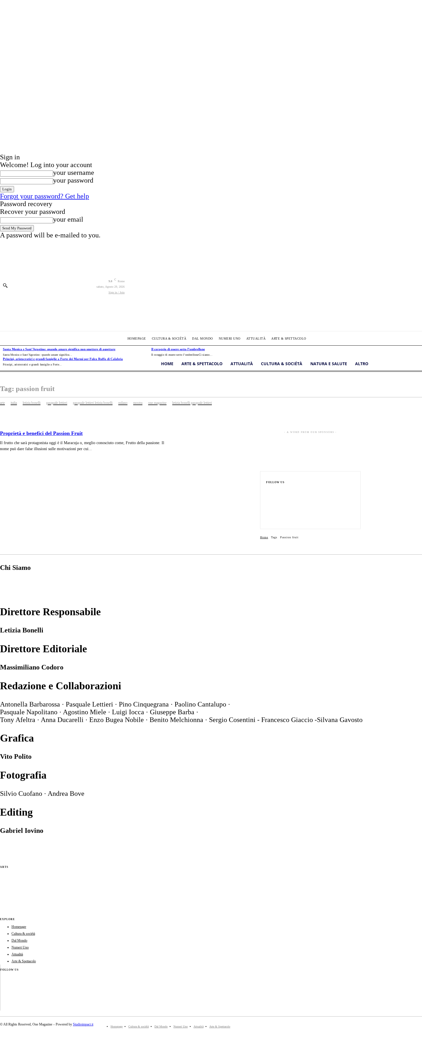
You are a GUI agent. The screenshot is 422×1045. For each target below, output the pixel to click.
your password (73, 180)
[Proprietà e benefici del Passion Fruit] (214, 452)
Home (264, 537)
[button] (5, 285)
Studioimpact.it (83, 1024)
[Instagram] (267, 500)
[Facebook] (267, 491)
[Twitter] (267, 518)
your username (73, 172)
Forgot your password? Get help (44, 196)
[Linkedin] (267, 509)
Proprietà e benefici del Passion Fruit (41, 433)
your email (68, 219)
